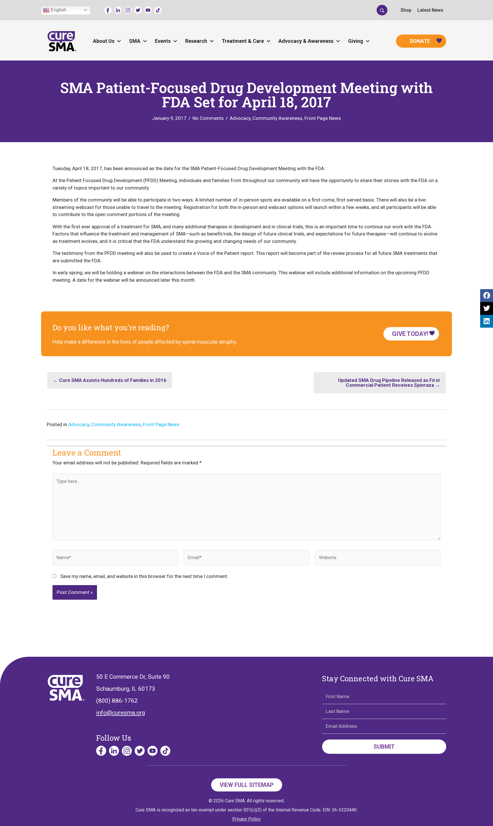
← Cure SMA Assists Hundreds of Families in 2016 (109, 380)
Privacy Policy (246, 819)
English (58, 9)
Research (196, 41)
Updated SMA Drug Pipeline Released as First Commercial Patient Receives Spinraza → (389, 382)
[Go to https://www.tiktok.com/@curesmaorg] (157, 10)
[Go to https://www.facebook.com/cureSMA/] (108, 10)
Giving (355, 41)
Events (163, 41)
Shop (406, 10)
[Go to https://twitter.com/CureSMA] (138, 10)
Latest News (430, 10)
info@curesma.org (120, 712)
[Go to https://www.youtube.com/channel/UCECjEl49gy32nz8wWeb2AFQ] (147, 10)
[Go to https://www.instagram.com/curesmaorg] (128, 10)
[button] (382, 10)
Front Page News (322, 118)
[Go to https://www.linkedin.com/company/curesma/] (118, 10)
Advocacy (240, 118)
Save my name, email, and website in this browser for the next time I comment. (144, 576)
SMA (134, 41)
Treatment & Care (243, 41)
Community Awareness (277, 118)
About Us (103, 41)
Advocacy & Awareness (306, 41)
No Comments (208, 118)
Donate (420, 41)
